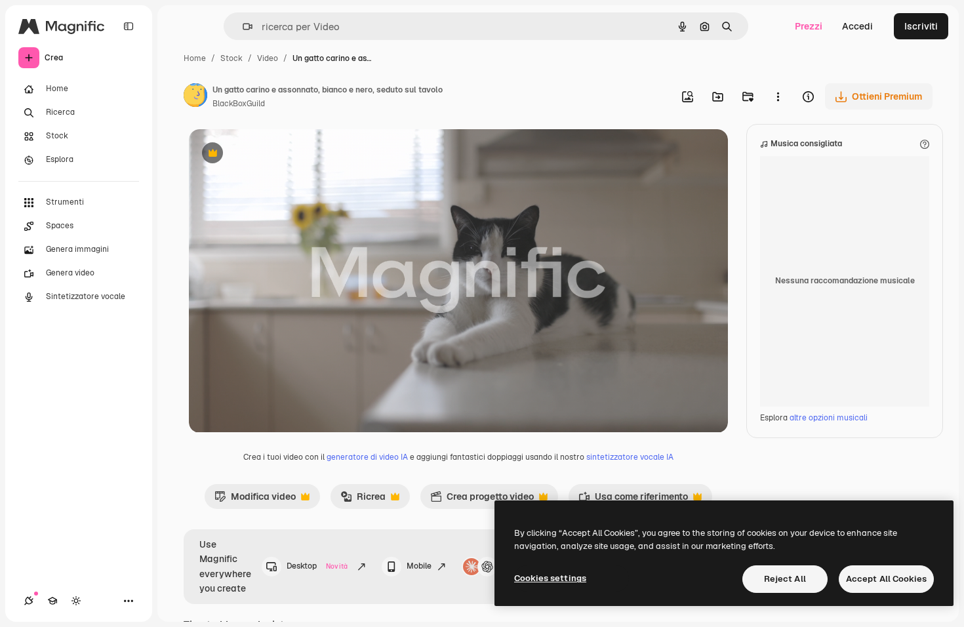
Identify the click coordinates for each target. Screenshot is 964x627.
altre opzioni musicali (829, 418)
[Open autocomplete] (242, 26)
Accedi (857, 26)
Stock (231, 58)
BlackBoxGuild (238, 103)
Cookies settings (550, 578)
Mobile (419, 566)
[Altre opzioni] (778, 96)
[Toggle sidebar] (128, 26)
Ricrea (363, 500)
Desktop (317, 566)
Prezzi (808, 26)
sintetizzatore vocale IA (629, 457)
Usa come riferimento (633, 500)
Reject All (785, 578)
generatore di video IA (367, 457)
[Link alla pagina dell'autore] (195, 97)
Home (195, 58)
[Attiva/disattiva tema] (76, 600)
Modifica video (255, 500)
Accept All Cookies (886, 578)
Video (267, 58)
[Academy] (52, 600)
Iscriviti (921, 26)
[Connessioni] (28, 600)
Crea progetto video (482, 500)
